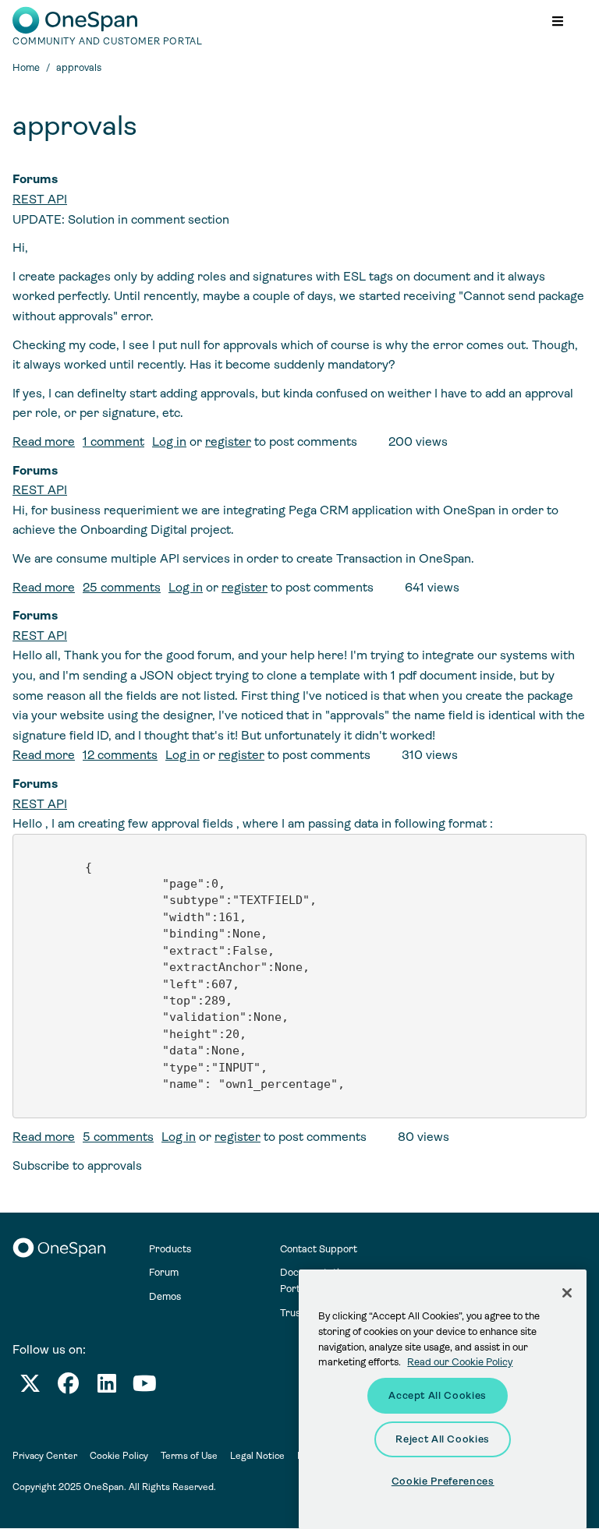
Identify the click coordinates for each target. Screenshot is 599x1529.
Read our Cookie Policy (459, 1362)
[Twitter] (30, 1386)
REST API (39, 199)
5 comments (118, 1136)
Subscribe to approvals (77, 1165)
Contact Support (318, 1249)
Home (26, 67)
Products (170, 1249)
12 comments (120, 754)
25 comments (122, 587)
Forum (164, 1272)
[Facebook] (68, 1386)
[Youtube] (145, 1386)
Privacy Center (44, 1455)
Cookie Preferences (443, 1481)
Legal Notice (257, 1455)
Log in (169, 441)
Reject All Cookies (442, 1439)
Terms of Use (189, 1455)
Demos (165, 1296)
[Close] (567, 1293)
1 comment (113, 441)
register (228, 441)
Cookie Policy (119, 1455)
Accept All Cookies (437, 1395)
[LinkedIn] (106, 1386)
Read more (43, 441)
